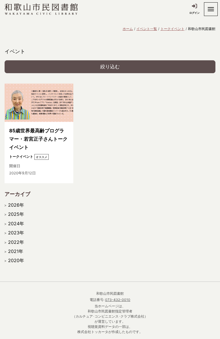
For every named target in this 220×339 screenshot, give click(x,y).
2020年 (16, 260)
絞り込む (110, 66)
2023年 (16, 232)
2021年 (15, 251)
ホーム (128, 29)
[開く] (211, 9)
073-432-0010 (117, 300)
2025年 (16, 214)
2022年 (16, 242)
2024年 (16, 223)
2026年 (16, 205)
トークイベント (172, 29)
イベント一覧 (146, 29)
